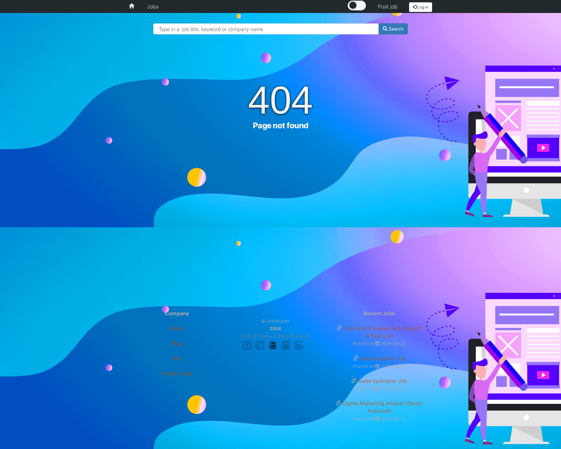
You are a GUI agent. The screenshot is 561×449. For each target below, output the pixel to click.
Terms (246, 336)
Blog (176, 343)
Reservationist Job (382, 358)
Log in (423, 7)
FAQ (176, 358)
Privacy (264, 336)
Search (395, 28)
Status (283, 336)
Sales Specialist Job (382, 381)
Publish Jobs (176, 373)
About (176, 328)
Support (302, 336)
